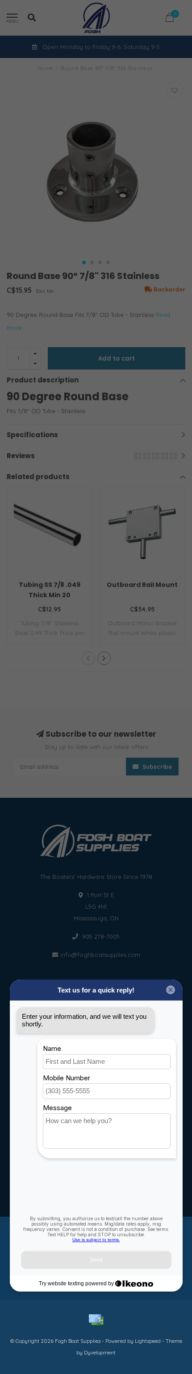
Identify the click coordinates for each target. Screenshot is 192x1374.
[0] (169, 18)
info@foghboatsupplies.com (100, 954)
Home (45, 68)
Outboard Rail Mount (142, 584)
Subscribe (156, 766)
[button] (84, 262)
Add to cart (116, 358)
